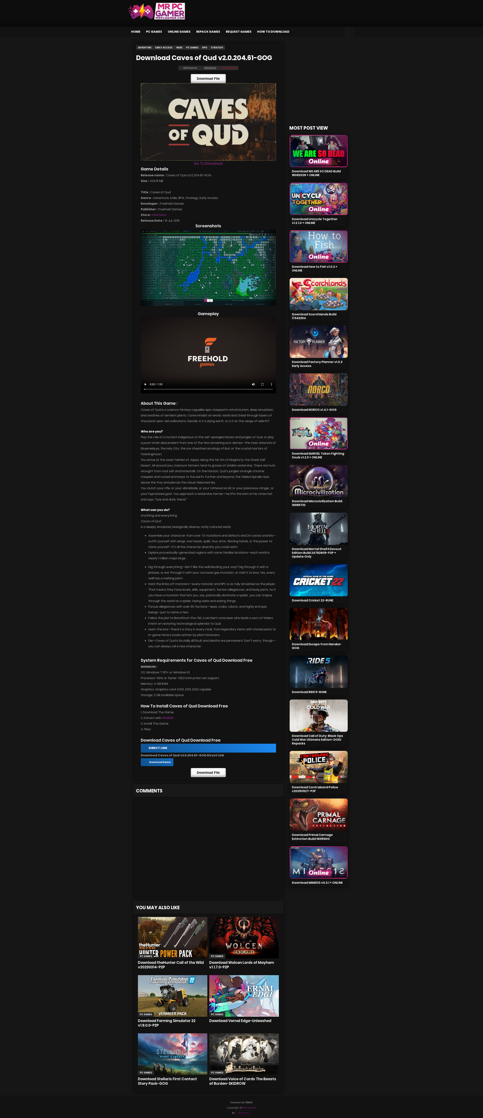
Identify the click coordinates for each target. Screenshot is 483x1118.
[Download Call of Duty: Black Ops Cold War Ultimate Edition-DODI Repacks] (319, 715)
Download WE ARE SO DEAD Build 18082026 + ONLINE (316, 173)
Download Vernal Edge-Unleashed (240, 1020)
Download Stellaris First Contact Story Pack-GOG (167, 1081)
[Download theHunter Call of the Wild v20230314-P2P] (172, 938)
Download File (208, 78)
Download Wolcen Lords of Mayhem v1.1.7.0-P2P (241, 965)
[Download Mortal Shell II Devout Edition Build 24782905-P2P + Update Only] (319, 529)
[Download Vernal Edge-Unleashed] (244, 996)
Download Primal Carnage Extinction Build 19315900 (312, 837)
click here (159, 215)
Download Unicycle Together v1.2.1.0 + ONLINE (315, 221)
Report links (230, 68)
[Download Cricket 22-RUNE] (319, 580)
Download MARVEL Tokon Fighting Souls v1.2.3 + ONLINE (318, 455)
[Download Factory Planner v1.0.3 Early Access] (319, 342)
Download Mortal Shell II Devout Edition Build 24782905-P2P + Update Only (316, 553)
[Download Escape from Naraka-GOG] (319, 624)
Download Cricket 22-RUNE (312, 600)
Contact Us (237, 1102)
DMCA (249, 1102)
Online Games (179, 31)
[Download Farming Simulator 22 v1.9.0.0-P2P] (172, 996)
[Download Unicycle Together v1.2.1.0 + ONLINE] (319, 199)
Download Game (160, 762)
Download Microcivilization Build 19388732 (317, 503)
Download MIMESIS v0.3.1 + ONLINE (317, 882)
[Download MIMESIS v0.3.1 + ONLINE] (319, 862)
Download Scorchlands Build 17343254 (314, 316)
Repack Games (208, 31)
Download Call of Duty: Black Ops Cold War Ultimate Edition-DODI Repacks (317, 740)
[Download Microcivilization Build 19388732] (319, 481)
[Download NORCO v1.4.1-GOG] (319, 389)
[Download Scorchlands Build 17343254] (319, 294)
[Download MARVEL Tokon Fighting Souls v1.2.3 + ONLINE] (319, 433)
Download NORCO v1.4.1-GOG (314, 410)
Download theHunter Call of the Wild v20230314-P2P (171, 965)
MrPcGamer (243, 1113)
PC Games (154, 31)
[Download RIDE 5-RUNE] (319, 672)
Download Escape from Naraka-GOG (317, 646)
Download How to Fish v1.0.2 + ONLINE (314, 269)
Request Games (238, 31)
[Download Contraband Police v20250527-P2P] (319, 767)
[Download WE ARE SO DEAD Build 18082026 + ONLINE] (319, 151)
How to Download (273, 31)
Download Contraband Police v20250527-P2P (315, 789)
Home (135, 31)
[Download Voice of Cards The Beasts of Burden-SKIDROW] (244, 1054)
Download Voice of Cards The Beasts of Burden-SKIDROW (242, 1081)
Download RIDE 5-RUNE (309, 692)
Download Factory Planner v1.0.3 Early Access (317, 364)
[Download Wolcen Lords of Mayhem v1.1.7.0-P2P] (244, 938)
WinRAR (167, 718)
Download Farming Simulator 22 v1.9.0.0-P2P (166, 1023)
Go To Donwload (208, 163)
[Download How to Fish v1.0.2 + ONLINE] (319, 246)
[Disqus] (208, 848)
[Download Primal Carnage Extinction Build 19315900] (319, 814)
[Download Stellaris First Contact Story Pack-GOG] (172, 1054)
